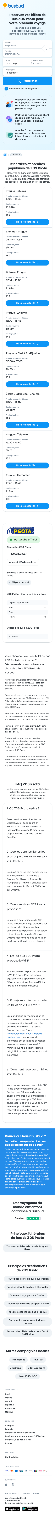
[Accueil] (5, 154)
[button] (45, 48)
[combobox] (27, 44)
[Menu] (49, 6)
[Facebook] (13, 1484)
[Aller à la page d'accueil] (13, 6)
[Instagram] (6, 1484)
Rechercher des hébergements (24, 89)
